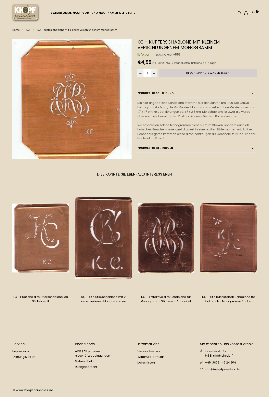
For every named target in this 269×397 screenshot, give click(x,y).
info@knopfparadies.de (222, 369)
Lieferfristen (146, 362)
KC (28, 30)
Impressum (20, 351)
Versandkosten (181, 63)
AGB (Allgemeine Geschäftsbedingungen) (93, 353)
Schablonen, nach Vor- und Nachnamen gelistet (92, 13)
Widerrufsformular (150, 357)
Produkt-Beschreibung (155, 93)
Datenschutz (84, 361)
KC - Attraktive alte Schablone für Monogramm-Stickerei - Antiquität (103, 299)
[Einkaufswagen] (253, 13)
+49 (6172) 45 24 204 (220, 362)
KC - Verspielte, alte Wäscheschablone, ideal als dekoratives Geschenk (228, 301)
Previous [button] (9, 248)
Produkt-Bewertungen (155, 148)
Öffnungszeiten (23, 357)
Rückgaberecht (86, 367)
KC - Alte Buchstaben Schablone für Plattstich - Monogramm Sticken (166, 299)
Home (15, 30)
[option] (72, 99)
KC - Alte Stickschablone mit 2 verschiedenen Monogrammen (40, 299)
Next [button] (260, 248)
